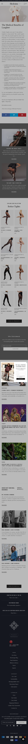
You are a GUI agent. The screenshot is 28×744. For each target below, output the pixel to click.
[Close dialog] (26, 362)
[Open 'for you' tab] (23, 739)
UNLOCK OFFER (20, 378)
